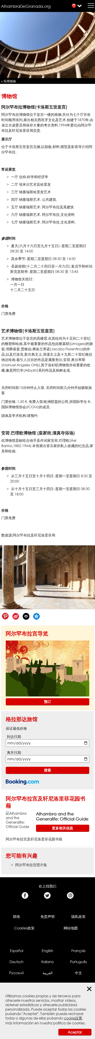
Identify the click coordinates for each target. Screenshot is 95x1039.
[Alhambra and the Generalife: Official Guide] (19, 820)
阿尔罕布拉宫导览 (27, 633)
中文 (78, 973)
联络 (16, 916)
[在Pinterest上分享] (5, 616)
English (47, 950)
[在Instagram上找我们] (70, 895)
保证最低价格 (16, 728)
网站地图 (71, 928)
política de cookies (69, 1023)
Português (78, 962)
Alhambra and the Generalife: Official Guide (62, 816)
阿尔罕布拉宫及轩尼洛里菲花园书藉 (34, 839)
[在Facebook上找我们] (24, 895)
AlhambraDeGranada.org (26, 6)
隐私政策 (78, 916)
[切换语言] (74, 5)
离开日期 (14, 752)
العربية (47, 973)
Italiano (47, 962)
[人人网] (26, 616)
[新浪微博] (15, 616)
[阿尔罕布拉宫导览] (47, 668)
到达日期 (14, 736)
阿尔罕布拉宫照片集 (31, 865)
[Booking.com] (22, 782)
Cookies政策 (24, 928)
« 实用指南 (8, 81)
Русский (16, 973)
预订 (47, 701)
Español (16, 950)
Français (78, 950)
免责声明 (47, 916)
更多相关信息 (62, 828)
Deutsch (16, 962)
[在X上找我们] (47, 895)
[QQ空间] (36, 616)
